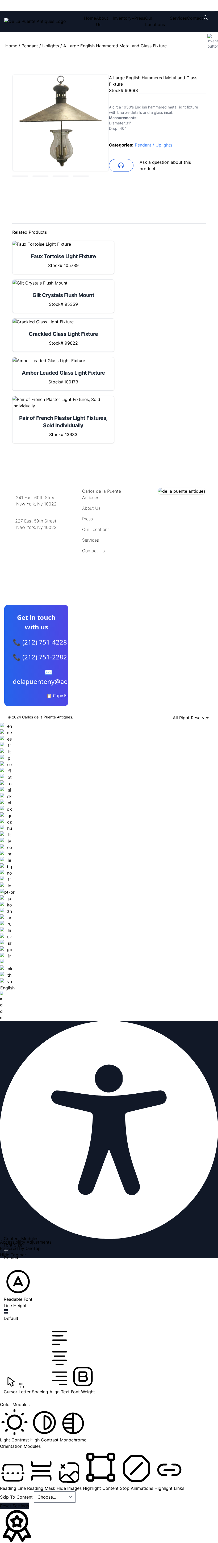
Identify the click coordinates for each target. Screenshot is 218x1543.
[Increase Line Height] (6, 1311)
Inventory (122, 18)
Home (90, 18)
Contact (195, 18)
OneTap (33, 1248)
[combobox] (7, 872)
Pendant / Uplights (40, 45)
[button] (18, 1284)
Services (178, 18)
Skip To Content (17, 1497)
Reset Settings (14, 1505)
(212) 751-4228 (36, 534)
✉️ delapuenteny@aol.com (48, 676)
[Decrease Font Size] (6, 1265)
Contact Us (93, 550)
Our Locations (96, 529)
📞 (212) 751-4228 (40, 642)
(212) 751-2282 (36, 511)
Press (139, 18)
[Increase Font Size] (6, 1251)
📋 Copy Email (61, 696)
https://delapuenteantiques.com (36, 545)
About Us (91, 508)
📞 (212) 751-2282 (40, 657)
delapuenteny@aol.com (36, 553)
